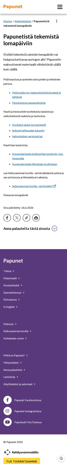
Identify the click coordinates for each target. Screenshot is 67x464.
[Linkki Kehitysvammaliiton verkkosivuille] (21, 452)
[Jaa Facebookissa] (7, 218)
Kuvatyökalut (11, 285)
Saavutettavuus (12, 292)
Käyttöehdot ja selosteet (17, 384)
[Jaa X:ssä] (17, 218)
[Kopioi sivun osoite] (26, 218)
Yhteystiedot (11, 362)
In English (9, 306)
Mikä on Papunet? (14, 355)
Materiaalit (10, 278)
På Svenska (10, 299)
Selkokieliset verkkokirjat (27, 136)
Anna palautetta (12, 369)
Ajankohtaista (23, 21)
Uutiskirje (9, 376)
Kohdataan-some (13, 338)
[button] (61, 458)
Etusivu (7, 21)
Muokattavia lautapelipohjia (29, 102)
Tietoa (7, 271)
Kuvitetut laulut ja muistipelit (29, 124)
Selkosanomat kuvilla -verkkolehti (32, 186)
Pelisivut (8, 324)
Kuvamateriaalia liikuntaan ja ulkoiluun (34, 164)
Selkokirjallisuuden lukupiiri (28, 130)
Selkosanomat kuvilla (15, 331)
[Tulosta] (36, 218)
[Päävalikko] (60, 6)
